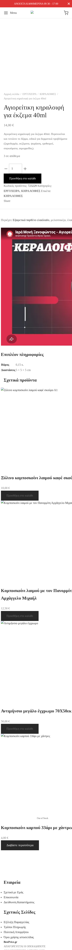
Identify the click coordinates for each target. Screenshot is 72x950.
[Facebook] (15, 201)
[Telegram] (42, 201)
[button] (20, 496)
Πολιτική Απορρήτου (16, 932)
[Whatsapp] (37, 201)
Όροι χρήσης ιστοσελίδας (19, 937)
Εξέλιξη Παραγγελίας (16, 922)
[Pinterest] (31, 201)
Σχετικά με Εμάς (13, 892)
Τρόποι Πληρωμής (15, 927)
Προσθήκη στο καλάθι (22, 178)
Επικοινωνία (11, 897)
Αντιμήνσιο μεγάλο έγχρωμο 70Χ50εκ (36, 711)
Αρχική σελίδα (11, 94)
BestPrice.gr (10, 942)
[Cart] (66, 13)
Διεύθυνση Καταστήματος (19, 902)
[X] (24, 201)
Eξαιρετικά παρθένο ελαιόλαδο (31, 220)
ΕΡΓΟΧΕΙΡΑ (29, 94)
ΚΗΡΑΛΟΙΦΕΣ (48, 94)
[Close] (68, 3)
